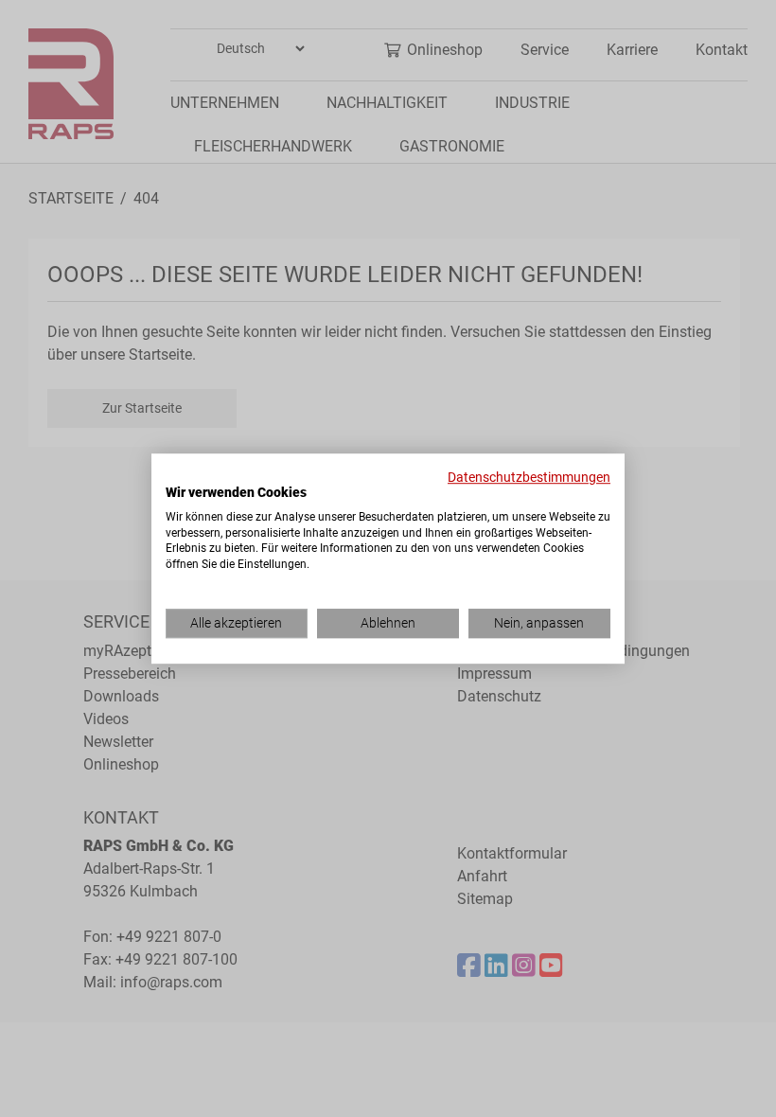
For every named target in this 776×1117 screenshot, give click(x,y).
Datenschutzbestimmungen (529, 477)
